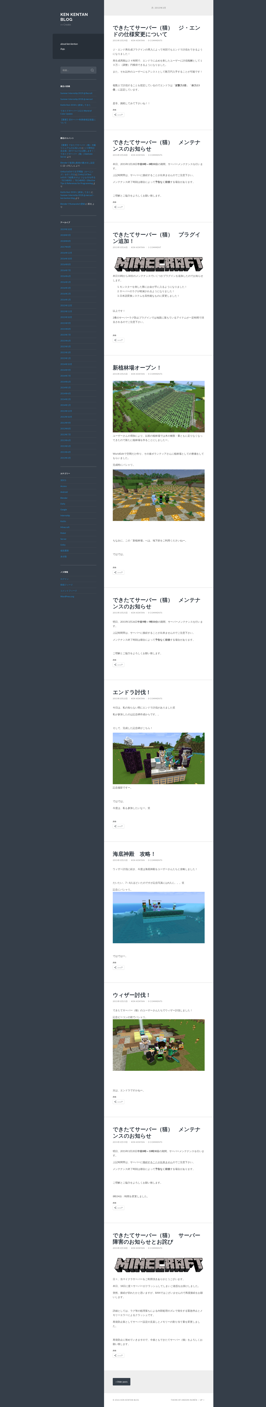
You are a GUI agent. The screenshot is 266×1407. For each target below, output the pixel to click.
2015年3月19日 (120, 1142)
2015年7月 (65, 334)
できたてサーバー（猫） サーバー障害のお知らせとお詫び (156, 1238)
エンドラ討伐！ (132, 692)
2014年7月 (65, 375)
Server (63, 539)
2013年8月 (65, 428)
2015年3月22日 (120, 698)
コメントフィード (68, 590)
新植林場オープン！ (137, 367)
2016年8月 (65, 264)
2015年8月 (65, 329)
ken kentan (138, 40)
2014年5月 (65, 387)
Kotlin (63, 521)
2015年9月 (65, 323)
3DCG (63, 480)
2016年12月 (66, 252)
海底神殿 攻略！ (134, 853)
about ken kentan (69, 43)
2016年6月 (65, 276)
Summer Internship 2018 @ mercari (76, 99)
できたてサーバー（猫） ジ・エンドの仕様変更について (156, 30)
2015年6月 (65, 340)
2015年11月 (66, 311)
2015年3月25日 (120, 374)
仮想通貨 (64, 550)
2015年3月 (65, 352)
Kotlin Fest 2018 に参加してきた (75, 105)
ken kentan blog (129, 1400)
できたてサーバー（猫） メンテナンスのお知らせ (157, 145)
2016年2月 (65, 293)
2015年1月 (65, 358)
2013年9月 (65, 422)
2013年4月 (65, 452)
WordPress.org (67, 596)
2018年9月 (65, 235)
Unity (63, 544)
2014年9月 (65, 370)
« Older (122, 1381)
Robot (63, 533)
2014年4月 (65, 393)
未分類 (63, 556)
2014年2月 (65, 399)
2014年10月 (66, 364)
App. (62, 48)
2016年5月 (65, 282)
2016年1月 (65, 299)
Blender (64, 498)
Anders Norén (189, 1400)
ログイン (64, 579)
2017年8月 (65, 247)
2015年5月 (65, 346)
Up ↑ (202, 1400)
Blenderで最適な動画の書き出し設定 (77, 162)
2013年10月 (66, 417)
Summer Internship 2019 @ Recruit (76, 93)
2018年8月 (65, 241)
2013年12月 (66, 411)
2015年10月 (66, 317)
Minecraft (65, 527)
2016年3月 (65, 288)
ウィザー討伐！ (132, 994)
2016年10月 (66, 258)
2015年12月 (66, 305)
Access (63, 486)
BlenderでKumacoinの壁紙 (72, 204)
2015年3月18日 (120, 1248)
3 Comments (155, 155)
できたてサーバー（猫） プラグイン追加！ (157, 237)
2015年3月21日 (120, 860)
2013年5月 (65, 446)
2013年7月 (65, 434)
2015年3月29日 (120, 40)
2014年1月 (65, 405)
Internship (65, 515)
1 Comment (154, 247)
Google (63, 509)
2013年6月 (65, 440)
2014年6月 (65, 381)
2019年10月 (66, 229)
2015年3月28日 (120, 155)
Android (64, 492)
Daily (62, 503)
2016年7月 (65, 270)
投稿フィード (66, 584)
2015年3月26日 (120, 247)
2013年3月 (65, 458)
